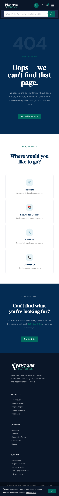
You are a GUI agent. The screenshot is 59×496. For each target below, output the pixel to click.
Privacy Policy (31, 492)
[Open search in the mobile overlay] (29, 14)
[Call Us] (36, 5)
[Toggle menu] (52, 5)
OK (52, 491)
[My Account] (42, 5)
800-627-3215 (35, 324)
